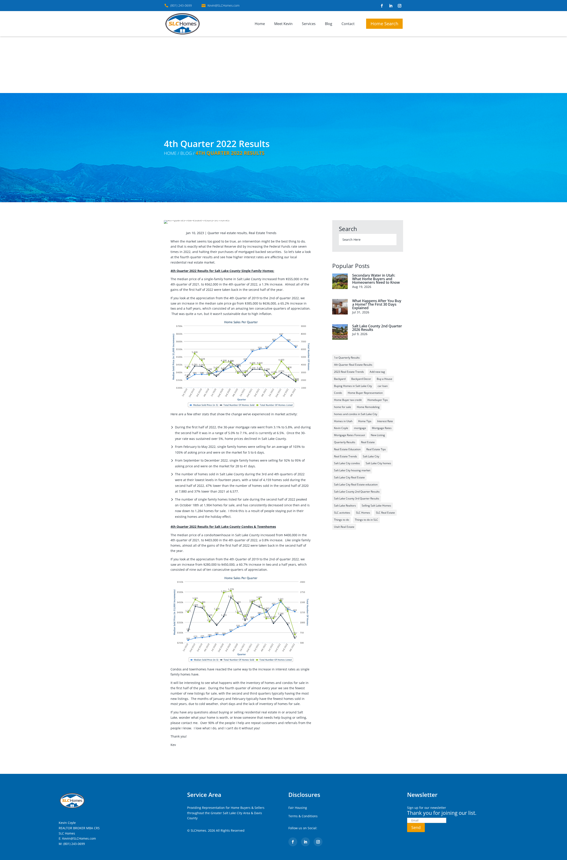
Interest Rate (385, 421)
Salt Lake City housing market (352, 470)
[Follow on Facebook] (381, 5)
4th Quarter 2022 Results (230, 152)
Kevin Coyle (341, 428)
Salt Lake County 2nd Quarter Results (357, 491)
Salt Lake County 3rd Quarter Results (356, 498)
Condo (338, 393)
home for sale (342, 407)
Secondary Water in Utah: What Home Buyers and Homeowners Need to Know (376, 279)
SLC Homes (363, 512)
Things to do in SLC (366, 520)
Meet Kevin (283, 23)
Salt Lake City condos (347, 463)
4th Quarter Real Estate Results (353, 365)
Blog (328, 23)
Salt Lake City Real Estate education (356, 484)
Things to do (341, 520)
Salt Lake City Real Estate (349, 477)
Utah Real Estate (344, 527)
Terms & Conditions (303, 816)
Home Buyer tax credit (348, 400)
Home (260, 23)
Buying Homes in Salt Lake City (353, 386)
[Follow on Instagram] (399, 5)
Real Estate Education (347, 449)
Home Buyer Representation (365, 393)
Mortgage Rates (382, 428)
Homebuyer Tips (377, 400)
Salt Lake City (371, 456)
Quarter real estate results (227, 233)
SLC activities (342, 512)
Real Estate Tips (376, 449)
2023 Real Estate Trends (349, 372)
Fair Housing (297, 808)
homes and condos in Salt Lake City (355, 414)
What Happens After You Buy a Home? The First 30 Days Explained (376, 304)
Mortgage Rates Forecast (349, 435)
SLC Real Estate (385, 512)
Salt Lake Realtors (345, 505)
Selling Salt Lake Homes (376, 505)
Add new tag (377, 372)
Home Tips (364, 421)
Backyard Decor (361, 379)
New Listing (378, 435)
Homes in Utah (343, 421)
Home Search (384, 24)
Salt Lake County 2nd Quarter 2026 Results (377, 328)
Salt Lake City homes (378, 463)
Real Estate (368, 442)
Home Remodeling (368, 407)
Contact (348, 23)
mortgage (360, 428)
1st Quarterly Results (347, 357)
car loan (383, 386)
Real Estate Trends (262, 233)
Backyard (340, 379)
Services (309, 23)
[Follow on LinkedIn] (390, 5)
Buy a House (384, 379)
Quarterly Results (344, 442)
